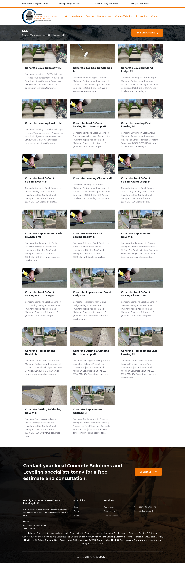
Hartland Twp (141, 537)
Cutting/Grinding (123, 16)
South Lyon (66, 540)
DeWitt (92, 540)
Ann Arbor (95, 537)
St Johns (39, 540)
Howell (129, 537)
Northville (29, 540)
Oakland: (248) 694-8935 (106, 3)
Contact (155, 16)
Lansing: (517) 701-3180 (69, 3)
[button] (76, 16)
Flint (104, 537)
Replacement (104, 16)
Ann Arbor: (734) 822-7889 (35, 3)
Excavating (141, 16)
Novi (56, 540)
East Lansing (126, 540)
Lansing (111, 537)
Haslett (115, 540)
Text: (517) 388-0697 (139, 3)
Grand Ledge (103, 540)
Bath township (80, 540)
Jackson (49, 540)
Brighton (120, 537)
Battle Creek (155, 537)
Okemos (138, 540)
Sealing (90, 16)
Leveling (75, 16)
